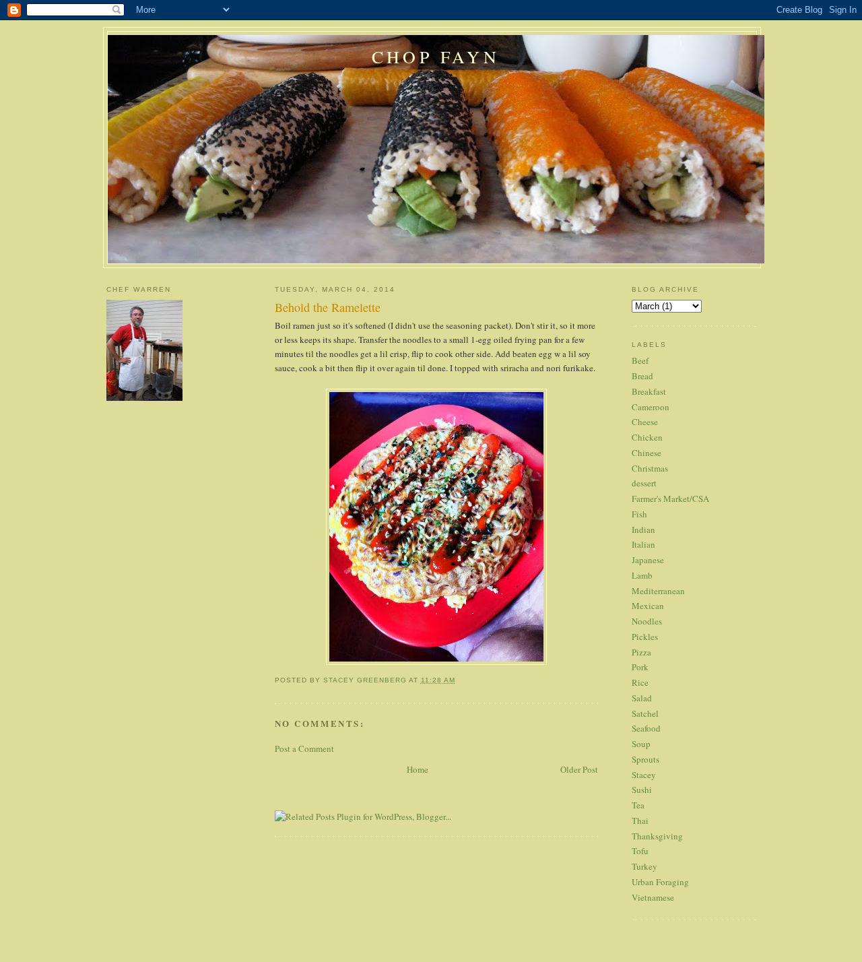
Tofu (640, 851)
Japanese (648, 560)
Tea (638, 805)
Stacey (644, 775)
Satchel (645, 713)
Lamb (642, 575)
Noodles (647, 621)
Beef (640, 360)
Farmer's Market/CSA (670, 498)
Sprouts (645, 759)
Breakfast (649, 391)
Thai (640, 820)
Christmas (650, 468)
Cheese (645, 422)
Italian (643, 544)
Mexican (648, 606)
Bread (642, 376)
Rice (640, 682)
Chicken (647, 437)
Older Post (579, 769)
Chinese (646, 453)
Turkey (644, 866)
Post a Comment (304, 748)
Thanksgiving (657, 836)
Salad (642, 698)
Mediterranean (658, 591)
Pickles (645, 637)
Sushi (642, 789)
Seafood (646, 728)
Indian (643, 529)
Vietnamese (653, 897)
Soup (641, 744)
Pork (640, 667)
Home (417, 769)
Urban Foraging (660, 882)
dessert (644, 483)
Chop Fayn (436, 56)
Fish (639, 514)
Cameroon (650, 407)
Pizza (641, 652)
